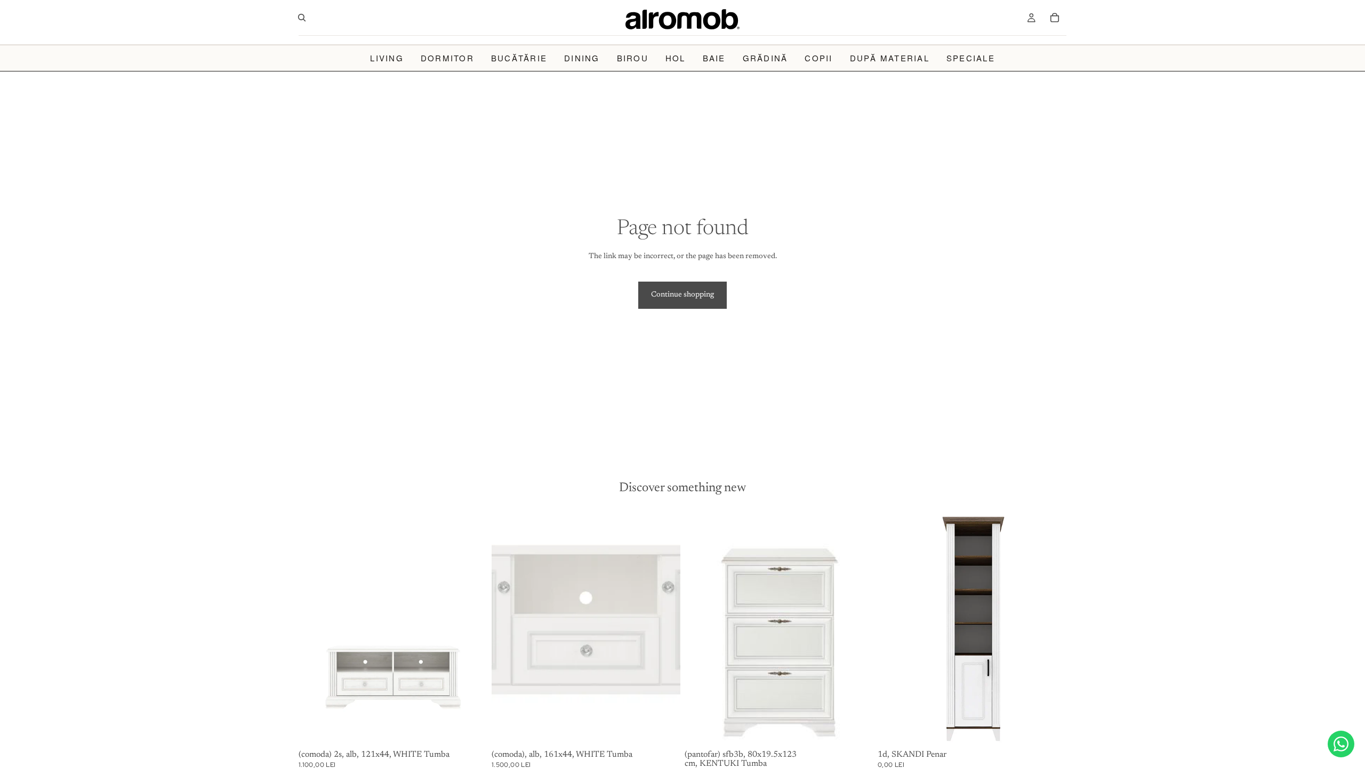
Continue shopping (682, 295)
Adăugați (479, 729)
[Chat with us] (1341, 744)
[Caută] (302, 17)
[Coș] (1054, 17)
